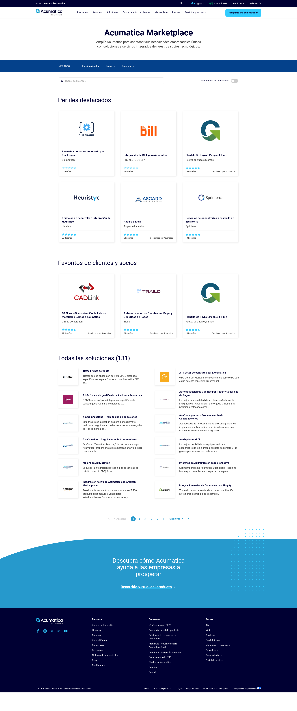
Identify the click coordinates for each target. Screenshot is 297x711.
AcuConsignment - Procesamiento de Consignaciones (201, 417)
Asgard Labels (132, 221)
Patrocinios (98, 645)
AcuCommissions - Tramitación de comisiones (110, 416)
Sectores (97, 12)
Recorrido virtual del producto (146, 587)
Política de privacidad (163, 688)
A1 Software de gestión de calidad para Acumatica (112, 395)
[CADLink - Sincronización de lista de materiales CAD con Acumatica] (86, 291)
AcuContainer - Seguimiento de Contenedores (110, 439)
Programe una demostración (243, 12)
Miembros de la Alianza (218, 645)
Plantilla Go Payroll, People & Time (206, 155)
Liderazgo (97, 630)
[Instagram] (45, 631)
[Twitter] (52, 631)
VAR (208, 630)
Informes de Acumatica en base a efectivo (204, 462)
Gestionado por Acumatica (215, 80)
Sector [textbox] (109, 66)
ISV (207, 625)
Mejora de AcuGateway (96, 462)
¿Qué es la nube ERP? (160, 625)
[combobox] (90, 66)
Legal (179, 688)
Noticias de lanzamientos (105, 655)
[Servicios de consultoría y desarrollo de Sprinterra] (210, 197)
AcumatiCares (220, 3)
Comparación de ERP (160, 657)
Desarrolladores (214, 655)
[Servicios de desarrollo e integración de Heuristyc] (86, 197)
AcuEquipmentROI (189, 439)
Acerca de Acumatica (103, 625)
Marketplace (161, 12)
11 (162, 518)
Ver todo (64, 66)
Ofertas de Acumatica (160, 662)
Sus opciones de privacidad (244, 688)
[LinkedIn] (59, 631)
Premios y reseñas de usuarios (165, 652)
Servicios (210, 635)
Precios (176, 12)
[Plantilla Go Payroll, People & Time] (210, 130)
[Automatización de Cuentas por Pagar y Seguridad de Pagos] (148, 291)
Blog (94, 660)
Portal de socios (214, 660)
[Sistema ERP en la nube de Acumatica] (49, 623)
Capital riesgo (213, 640)
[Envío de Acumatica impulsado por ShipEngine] (86, 129)
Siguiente (175, 518)
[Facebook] (38, 631)
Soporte (153, 672)
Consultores (212, 650)
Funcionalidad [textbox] (89, 66)
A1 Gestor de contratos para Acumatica (202, 372)
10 (156, 518)
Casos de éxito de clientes (136, 12)
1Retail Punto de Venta (96, 371)
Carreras (96, 635)
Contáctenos (238, 3)
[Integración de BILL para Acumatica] (148, 130)
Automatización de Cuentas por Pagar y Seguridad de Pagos (208, 393)
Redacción (97, 650)
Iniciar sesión (255, 3)
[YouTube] (66, 631)
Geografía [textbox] (126, 66)
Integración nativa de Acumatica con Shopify (205, 485)
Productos (82, 12)
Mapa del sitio (192, 688)
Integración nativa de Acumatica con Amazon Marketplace (109, 483)
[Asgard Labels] (148, 199)
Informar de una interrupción (215, 688)
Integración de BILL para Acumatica (145, 155)
